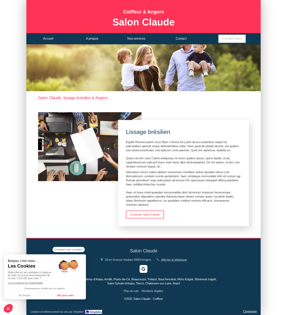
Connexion (250, 311)
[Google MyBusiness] (143, 269)
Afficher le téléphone (174, 259)
